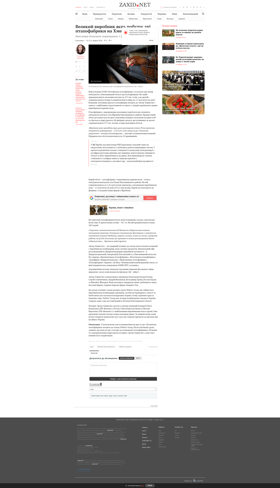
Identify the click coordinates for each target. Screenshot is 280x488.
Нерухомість (147, 19)
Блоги (92, 7)
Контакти (193, 437)
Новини (78, 7)
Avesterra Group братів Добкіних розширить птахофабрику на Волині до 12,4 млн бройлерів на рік (80, 115)
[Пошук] (202, 14)
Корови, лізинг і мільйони (121, 207)
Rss (176, 430)
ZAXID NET (134, 5)
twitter (183, 7)
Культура (170, 19)
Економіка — (80, 40)
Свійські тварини (125, 347)
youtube (193, 7)
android (197, 7)
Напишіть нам (194, 440)
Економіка (99, 19)
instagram (187, 7)
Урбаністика (133, 19)
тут (116, 317)
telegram (190, 7)
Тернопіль (117, 14)
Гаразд (151, 40)
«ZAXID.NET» (89, 446)
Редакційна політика (196, 433)
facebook (180, 7)
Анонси (144, 437)
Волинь (131, 14)
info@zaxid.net (98, 451)
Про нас (193, 430)
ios (200, 7)
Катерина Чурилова (80, 57)
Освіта (110, 19)
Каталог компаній (170, 7)
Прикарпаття (99, 14)
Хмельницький (190, 14)
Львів (84, 14)
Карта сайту (146, 447)
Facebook (177, 433)
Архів (144, 444)
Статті (85, 7)
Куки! (142, 485)
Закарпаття (146, 14)
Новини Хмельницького (106, 347)
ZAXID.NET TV (100, 7)
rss (204, 7)
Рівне (174, 14)
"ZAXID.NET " (110, 430)
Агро (92, 347)
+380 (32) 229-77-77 (88, 449)
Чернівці (162, 14)
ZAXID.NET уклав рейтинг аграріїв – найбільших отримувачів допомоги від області (80, 92)
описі (103, 120)
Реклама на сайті (195, 442)
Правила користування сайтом (197, 445)
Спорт (159, 19)
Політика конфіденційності (195, 448)
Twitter (176, 435)
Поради (120, 19)
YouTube (177, 437)
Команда (193, 435)
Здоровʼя (182, 19)
